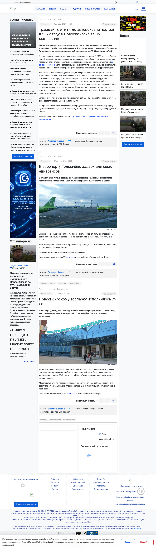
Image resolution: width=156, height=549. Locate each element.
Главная (42, 19)
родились (71, 394)
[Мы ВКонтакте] (23, 199)
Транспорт (61, 19)
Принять (128, 542)
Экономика (78, 486)
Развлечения (62, 289)
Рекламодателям (101, 482)
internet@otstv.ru (106, 439)
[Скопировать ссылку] (114, 133)
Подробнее (145, 542)
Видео (52, 9)
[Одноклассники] (107, 133)
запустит (70, 257)
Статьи (63, 9)
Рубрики (55, 479)
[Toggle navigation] (143, 9)
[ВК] (101, 133)
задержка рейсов (47, 283)
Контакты (109, 9)
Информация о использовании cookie (130, 504)
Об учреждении (101, 489)
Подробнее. (138, 528)
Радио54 (76, 9)
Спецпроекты (92, 9)
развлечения (55, 420)
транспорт (62, 283)
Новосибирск (75, 283)
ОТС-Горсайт (64, 144)
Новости (40, 9)
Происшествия (78, 482)
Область (55, 486)
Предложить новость (22, 2)
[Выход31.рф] (133, 23)
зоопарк (43, 420)
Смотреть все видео (133, 144)
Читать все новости (23, 156)
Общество (78, 479)
